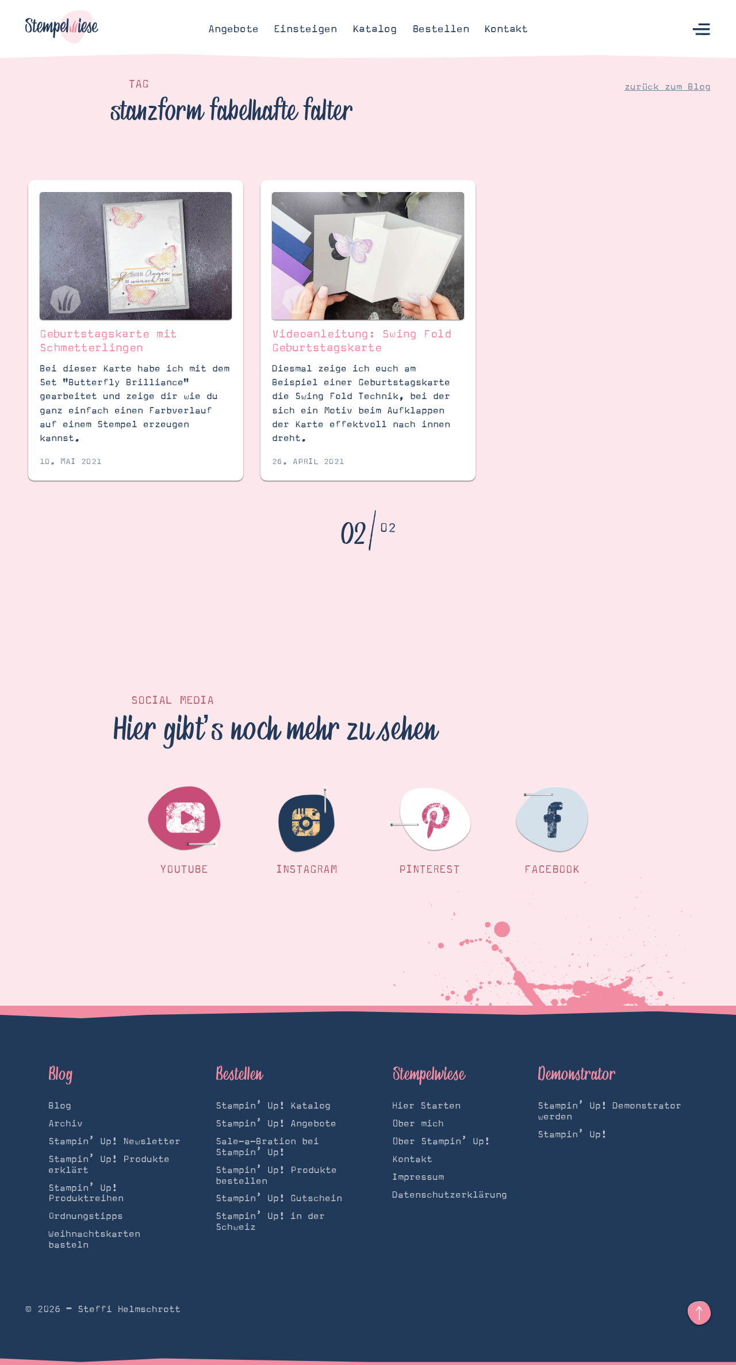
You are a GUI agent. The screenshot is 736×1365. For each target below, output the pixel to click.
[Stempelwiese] (61, 29)
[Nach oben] (699, 1313)
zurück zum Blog (667, 87)
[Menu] (702, 29)
